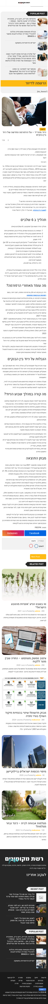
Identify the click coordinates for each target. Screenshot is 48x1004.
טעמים (13, 980)
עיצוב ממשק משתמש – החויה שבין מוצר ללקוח (25, 660)
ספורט (20, 977)
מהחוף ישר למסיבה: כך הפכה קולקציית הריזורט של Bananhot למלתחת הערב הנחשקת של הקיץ (22, 71)
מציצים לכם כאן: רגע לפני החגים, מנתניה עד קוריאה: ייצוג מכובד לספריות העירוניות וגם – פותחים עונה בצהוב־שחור (21, 909)
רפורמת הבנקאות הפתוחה (36, 295)
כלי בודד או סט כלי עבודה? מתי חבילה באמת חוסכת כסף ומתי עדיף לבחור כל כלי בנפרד (20, 896)
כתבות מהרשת (25, 986)
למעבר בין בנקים (39, 210)
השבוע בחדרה (38, 986)
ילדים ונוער (11, 977)
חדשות (42, 129)
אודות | (37, 995)
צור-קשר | (21, 995)
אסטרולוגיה (39, 983)
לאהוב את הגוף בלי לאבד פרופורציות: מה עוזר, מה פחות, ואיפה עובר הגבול (22, 920)
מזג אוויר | (14, 995)
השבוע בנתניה (27, 983)
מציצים (40, 980)
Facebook (34, 533)
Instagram (12, 533)
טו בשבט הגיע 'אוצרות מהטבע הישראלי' (28, 605)
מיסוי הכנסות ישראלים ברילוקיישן (26, 772)
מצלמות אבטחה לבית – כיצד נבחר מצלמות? (26, 825)
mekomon (36, 720)
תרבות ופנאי (30, 980)
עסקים (28, 977)
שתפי (41, 989)
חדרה (16, 983)
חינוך (36, 977)
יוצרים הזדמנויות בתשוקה (25, 42)
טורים (21, 980)
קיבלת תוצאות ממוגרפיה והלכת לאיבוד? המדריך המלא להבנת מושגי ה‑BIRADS (21, 34)
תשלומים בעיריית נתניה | (25, 998)
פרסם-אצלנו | (30, 995)
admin (37, 611)
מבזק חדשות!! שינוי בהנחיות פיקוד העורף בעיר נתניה (25, 714)
